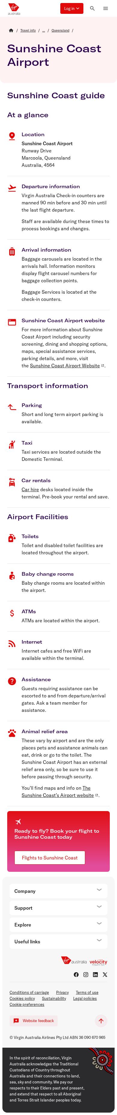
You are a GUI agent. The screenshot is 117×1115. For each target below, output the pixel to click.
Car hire (30, 489)
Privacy (62, 992)
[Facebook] (76, 974)
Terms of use (87, 992)
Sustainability (54, 998)
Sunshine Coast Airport (54, 55)
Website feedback (38, 1021)
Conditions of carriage (29, 992)
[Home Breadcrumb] (11, 30)
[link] (28, 30)
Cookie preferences (27, 1004)
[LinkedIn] (95, 974)
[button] (71, 8)
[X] (105, 974)
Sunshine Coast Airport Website (65, 366)
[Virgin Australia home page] (14, 8)
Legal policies (85, 998)
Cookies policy (22, 998)
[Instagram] (85, 974)
